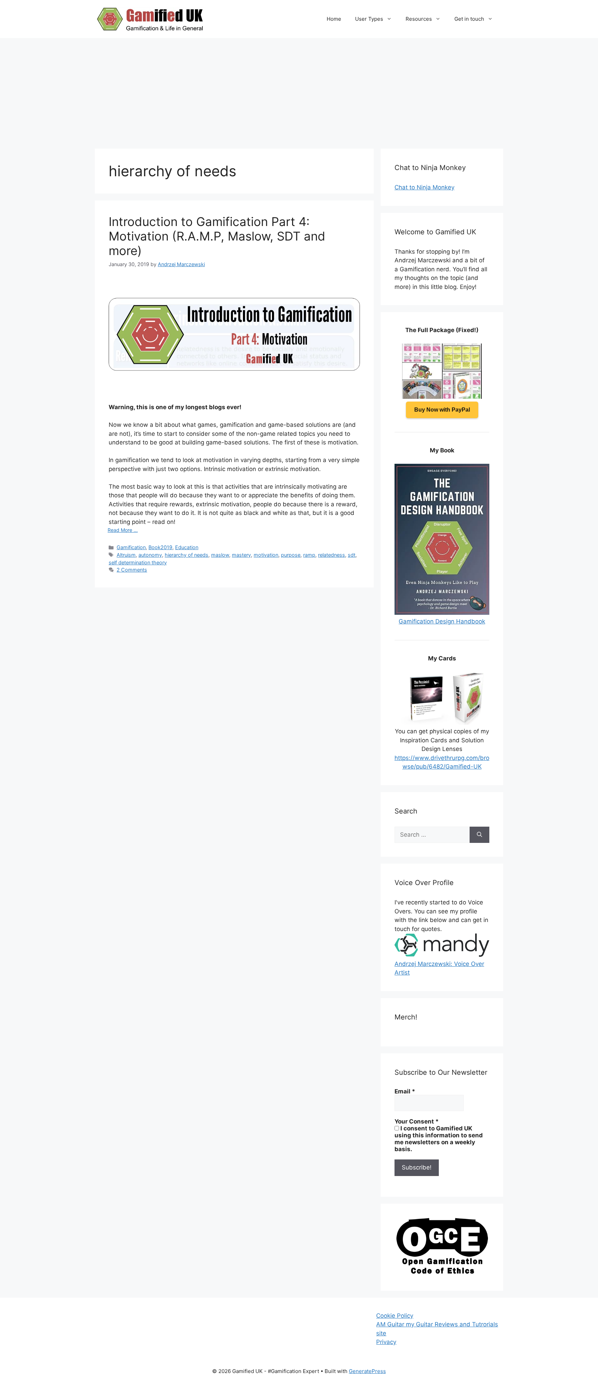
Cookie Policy (394, 1315)
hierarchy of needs (186, 555)
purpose (290, 555)
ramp (309, 555)
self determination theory (138, 562)
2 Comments (132, 570)
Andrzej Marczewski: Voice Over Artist (439, 968)
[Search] (479, 835)
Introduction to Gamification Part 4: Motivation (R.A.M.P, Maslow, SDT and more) (217, 236)
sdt (351, 555)
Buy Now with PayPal (442, 410)
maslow (220, 555)
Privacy (386, 1341)
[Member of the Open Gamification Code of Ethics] (442, 1272)
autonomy (150, 555)
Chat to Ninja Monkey (424, 187)
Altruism (126, 555)
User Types (369, 19)
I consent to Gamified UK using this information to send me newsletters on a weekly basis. (439, 1139)
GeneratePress (367, 1371)
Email (405, 1091)
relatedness (331, 555)
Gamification (131, 547)
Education (186, 547)
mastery (241, 555)
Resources (419, 19)
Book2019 (160, 547)
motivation (266, 555)
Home (334, 19)
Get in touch (469, 19)
